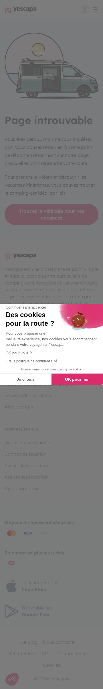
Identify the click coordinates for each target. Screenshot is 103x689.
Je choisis (26, 379)
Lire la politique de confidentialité (31, 361)
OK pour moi (77, 379)
